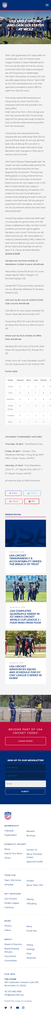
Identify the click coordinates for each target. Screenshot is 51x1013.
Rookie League (11, 903)
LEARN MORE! (25, 741)
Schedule (8, 884)
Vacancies (31, 958)
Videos (7, 930)
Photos (7, 926)
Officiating (31, 903)
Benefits (31, 831)
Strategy (31, 949)
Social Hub (32, 931)
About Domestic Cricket (34, 856)
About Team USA (35, 885)
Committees (10, 960)
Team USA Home (12, 880)
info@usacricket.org (13, 995)
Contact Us (32, 849)
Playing (30, 899)
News (7, 849)
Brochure (31, 835)
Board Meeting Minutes (11, 950)
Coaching (8, 907)
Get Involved (10, 898)
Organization (10, 835)
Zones (7, 858)
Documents (10, 956)
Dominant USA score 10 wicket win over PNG (25, 708)
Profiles (30, 881)
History (30, 945)
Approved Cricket (35, 861)
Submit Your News (13, 853)
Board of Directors (13, 944)
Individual (8, 830)
